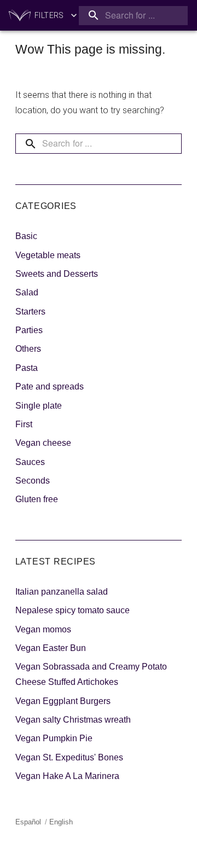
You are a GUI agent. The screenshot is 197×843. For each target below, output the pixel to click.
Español (28, 822)
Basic (26, 236)
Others (28, 348)
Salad (26, 292)
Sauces (30, 462)
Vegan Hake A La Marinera (67, 776)
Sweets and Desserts (56, 273)
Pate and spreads (49, 386)
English (61, 822)
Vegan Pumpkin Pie (53, 738)
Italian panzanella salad (61, 591)
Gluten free (36, 499)
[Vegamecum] (20, 15)
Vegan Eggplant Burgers (63, 701)
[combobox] (133, 15)
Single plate (38, 405)
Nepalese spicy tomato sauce (72, 610)
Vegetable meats (47, 255)
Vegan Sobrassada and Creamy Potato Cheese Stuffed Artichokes (91, 674)
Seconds (32, 480)
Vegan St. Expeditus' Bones (69, 757)
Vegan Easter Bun (50, 648)
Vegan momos (43, 629)
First (23, 424)
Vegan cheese (43, 442)
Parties (29, 330)
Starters (30, 311)
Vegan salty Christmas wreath (73, 719)
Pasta (26, 368)
